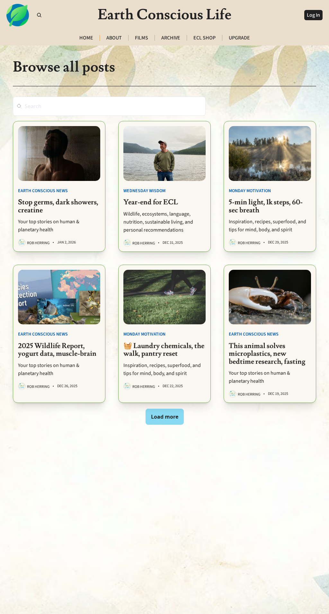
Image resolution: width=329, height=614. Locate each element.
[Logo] (17, 15)
